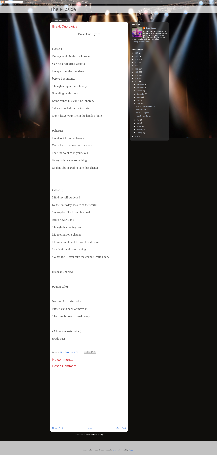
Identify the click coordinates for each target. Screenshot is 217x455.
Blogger (131, 450)
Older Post (121, 428)
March (139, 126)
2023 (137, 62)
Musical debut (141, 109)
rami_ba (115, 450)
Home (89, 428)
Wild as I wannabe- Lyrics (145, 106)
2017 (137, 82)
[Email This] (85, 352)
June (139, 104)
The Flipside (63, 9)
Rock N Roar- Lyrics (143, 116)
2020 (137, 72)
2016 (137, 137)
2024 (137, 59)
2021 (137, 69)
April (138, 123)
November (141, 88)
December (141, 84)
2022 (137, 66)
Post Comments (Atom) (94, 435)
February (140, 129)
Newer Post (57, 428)
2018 (137, 78)
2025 (137, 56)
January (140, 133)
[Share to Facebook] (92, 352)
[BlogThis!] (87, 352)
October (140, 91)
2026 (137, 53)
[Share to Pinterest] (94, 352)
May (138, 120)
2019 (137, 75)
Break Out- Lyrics (142, 113)
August (139, 97)
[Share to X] (90, 352)
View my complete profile (141, 42)
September (141, 94)
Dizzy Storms (151, 28)
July (138, 100)
